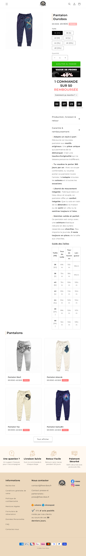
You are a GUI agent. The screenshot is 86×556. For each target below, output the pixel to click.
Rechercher (10, 486)
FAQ (7, 524)
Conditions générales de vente (16, 492)
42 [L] (68, 38)
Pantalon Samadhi (55, 427)
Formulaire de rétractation (12, 512)
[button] (6, 4)
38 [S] (68, 33)
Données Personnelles (15, 519)
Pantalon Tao (14, 427)
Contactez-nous (12, 529)
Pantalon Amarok (54, 377)
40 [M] (57, 38)
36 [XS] (57, 33)
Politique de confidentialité (12, 499)
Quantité (55, 53)
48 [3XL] (57, 48)
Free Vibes (45, 548)
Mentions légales (13, 506)
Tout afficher (43, 439)
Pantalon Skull (14, 377)
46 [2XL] (69, 43)
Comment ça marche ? (65, 95)
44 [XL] (57, 43)
